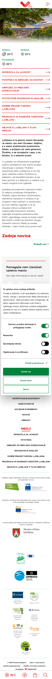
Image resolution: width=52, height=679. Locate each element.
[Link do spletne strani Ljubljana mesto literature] (26, 575)
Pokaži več (40, 244)
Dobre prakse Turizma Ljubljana (26, 456)
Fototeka (26, 440)
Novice (26, 414)
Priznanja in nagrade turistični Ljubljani (26, 461)
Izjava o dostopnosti (37, 662)
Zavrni (26, 389)
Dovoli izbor (26, 380)
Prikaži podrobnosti (34, 363)
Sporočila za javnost (26, 434)
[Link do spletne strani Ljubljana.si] (26, 533)
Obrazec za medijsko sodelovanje (26, 445)
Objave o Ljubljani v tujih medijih (26, 467)
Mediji (26, 428)
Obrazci (26, 420)
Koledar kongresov (26, 409)
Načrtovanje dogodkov (26, 398)
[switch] (45, 335)
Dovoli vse (26, 371)
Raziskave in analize (26, 450)
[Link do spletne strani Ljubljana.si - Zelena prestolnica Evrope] (26, 558)
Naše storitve (26, 404)
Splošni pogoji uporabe (11, 666)
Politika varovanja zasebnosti (34, 666)
